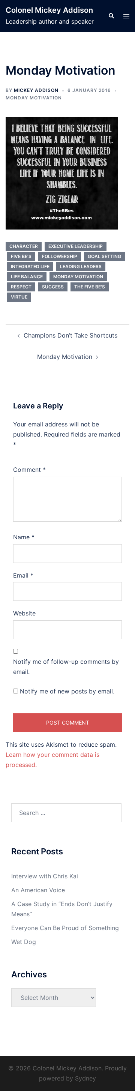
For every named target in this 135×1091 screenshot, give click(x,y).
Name (23, 537)
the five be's (89, 287)
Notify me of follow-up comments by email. (66, 666)
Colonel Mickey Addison (49, 10)
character (23, 246)
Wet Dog (23, 941)
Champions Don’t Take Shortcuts (70, 335)
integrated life (30, 266)
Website (24, 613)
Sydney (85, 1078)
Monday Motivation (34, 98)
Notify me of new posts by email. (67, 691)
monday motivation (78, 276)
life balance (27, 276)
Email (23, 575)
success (53, 287)
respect (21, 287)
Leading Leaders (81, 266)
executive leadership (75, 246)
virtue (19, 297)
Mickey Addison (36, 90)
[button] (111, 16)
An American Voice (38, 890)
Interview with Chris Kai (44, 876)
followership (59, 256)
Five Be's (21, 256)
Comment (29, 469)
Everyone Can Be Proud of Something (65, 928)
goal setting (104, 256)
